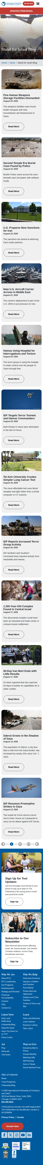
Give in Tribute (29, 1064)
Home (4, 63)
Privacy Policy (7, 1117)
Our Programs (7, 985)
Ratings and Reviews (10, 992)
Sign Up (14, 901)
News (12, 63)
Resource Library (30, 1025)
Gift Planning (28, 1061)
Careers (4, 1001)
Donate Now (28, 3)
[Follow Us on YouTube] (23, 1135)
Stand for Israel (7, 1028)
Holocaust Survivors (31, 978)
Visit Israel (5, 1055)
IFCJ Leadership (8, 982)
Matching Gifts (29, 1057)
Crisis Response (8, 1082)
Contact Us (6, 1008)
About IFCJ (6, 978)
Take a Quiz (28, 1028)
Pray (3, 1048)
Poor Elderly (28, 988)
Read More (13, 126)
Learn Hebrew (29, 1022)
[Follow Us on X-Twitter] (10, 1135)
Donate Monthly (29, 1054)
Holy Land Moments (31, 1018)
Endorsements (7, 988)
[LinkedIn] (29, 1135)
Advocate (5, 1051)
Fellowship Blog (8, 1025)
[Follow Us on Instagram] (17, 1135)
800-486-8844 (7, 1102)
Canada (20, 1117)
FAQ (3, 1004)
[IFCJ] (11, 4)
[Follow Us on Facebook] (4, 1135)
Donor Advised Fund (31, 1068)
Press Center (7, 1037)
